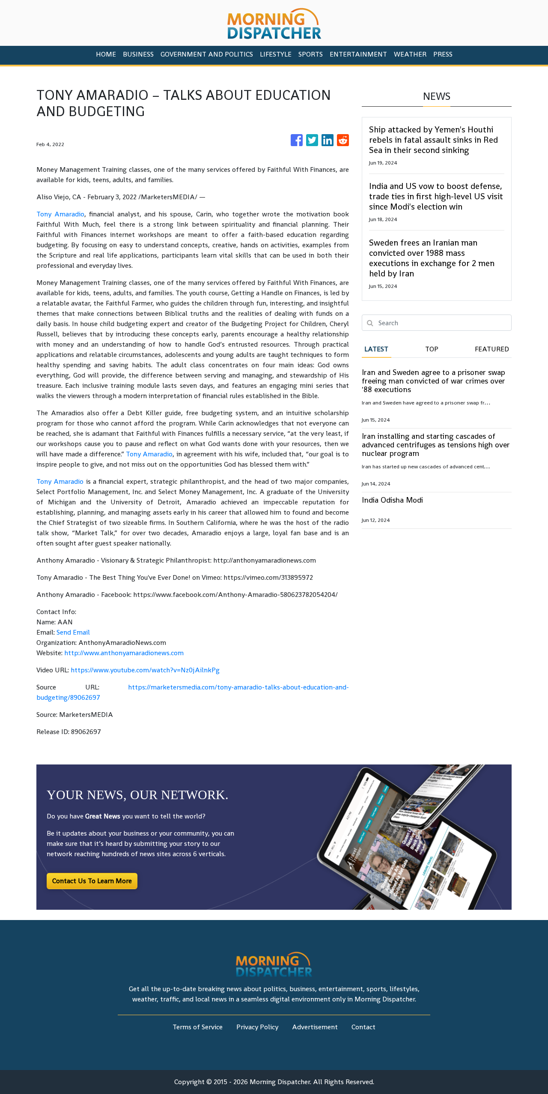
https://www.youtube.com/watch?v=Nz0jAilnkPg (145, 669)
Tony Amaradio (60, 214)
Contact (363, 1026)
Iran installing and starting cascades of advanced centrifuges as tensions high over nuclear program (436, 444)
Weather (410, 54)
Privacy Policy (257, 1026)
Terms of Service (198, 1026)
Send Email (73, 632)
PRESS (443, 54)
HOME (106, 54)
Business (138, 54)
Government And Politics (207, 54)
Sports (310, 54)
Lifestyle (276, 54)
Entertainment (358, 54)
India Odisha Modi (392, 500)
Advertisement (315, 1026)
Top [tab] (431, 349)
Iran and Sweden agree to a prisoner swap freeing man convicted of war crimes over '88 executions (433, 380)
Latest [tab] (376, 349)
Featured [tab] (492, 349)
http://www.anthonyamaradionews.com (124, 652)
